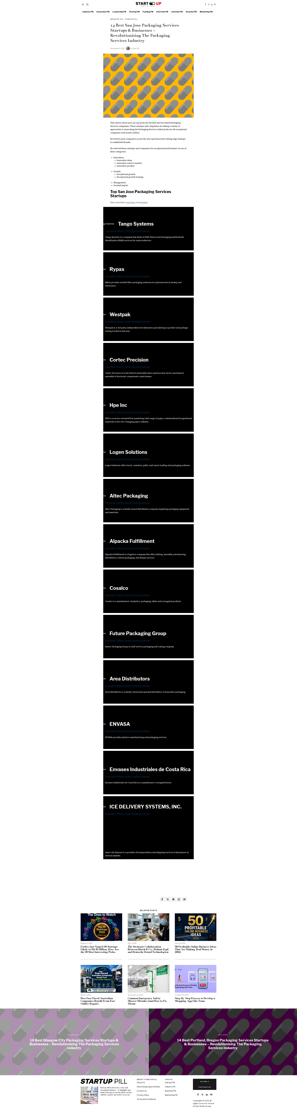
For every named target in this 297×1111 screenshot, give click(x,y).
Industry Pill (117, 19)
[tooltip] (205, 4)
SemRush (144, 202)
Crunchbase (131, 202)
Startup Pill (131, 19)
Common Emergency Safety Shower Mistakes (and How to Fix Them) (147, 1001)
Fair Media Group (203, 1106)
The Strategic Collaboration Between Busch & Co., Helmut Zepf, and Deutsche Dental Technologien (148, 949)
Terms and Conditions (146, 1099)
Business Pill (170, 1091)
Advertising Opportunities (148, 1087)
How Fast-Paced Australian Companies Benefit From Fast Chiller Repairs (98, 1001)
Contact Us (142, 1091)
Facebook (136, 231)
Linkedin (145, 231)
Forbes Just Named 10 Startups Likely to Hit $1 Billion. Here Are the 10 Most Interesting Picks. (100, 949)
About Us (141, 1082)
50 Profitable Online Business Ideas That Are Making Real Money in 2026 (195, 949)
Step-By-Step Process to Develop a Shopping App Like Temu (195, 999)
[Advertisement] (148, 834)
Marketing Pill (171, 1095)
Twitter (128, 231)
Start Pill (136, 48)
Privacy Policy (143, 1095)
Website (120, 231)
